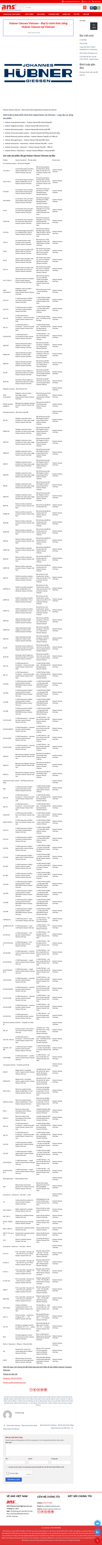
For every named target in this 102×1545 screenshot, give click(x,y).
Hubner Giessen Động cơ (10, 1401)
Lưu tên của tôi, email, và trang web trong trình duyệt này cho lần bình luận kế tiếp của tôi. (36, 1467)
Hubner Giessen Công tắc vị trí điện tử (62, 1399)
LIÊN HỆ (86, 14)
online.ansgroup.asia (17, 1382)
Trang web (54, 1458)
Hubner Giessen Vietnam (60, 1403)
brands (38, 20)
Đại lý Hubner (39, 1397)
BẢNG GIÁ (66, 14)
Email (30, 1458)
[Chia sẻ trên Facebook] (31, 1389)
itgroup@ (46, 32)
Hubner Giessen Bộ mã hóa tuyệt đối (39, 1399)
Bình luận (8, 1442)
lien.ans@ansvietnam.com (51, 1506)
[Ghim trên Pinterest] (42, 1389)
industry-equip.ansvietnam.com (52, 1509)
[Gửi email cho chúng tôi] (95, 8)
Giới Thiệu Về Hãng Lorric (89, 53)
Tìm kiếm (82, 20)
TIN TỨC (77, 14)
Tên (7, 1458)
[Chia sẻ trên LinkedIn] (45, 1389)
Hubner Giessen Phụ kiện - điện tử (43, 1403)
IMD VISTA (83, 43)
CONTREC (83, 40)
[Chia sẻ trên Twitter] (34, 1389)
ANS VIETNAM (56, 1528)
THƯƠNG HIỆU (53, 14)
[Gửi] (84, 7)
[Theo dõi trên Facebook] (91, 8)
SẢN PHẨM (41, 14)
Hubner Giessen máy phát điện (51, 1401)
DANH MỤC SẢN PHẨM (11, 14)
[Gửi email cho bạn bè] (38, 1389)
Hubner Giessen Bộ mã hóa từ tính (19, 1399)
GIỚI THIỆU (29, 14)
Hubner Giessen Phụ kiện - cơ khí (23, 1403)
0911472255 (16, 1378)
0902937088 (47, 1503)
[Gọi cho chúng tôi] (98, 8)
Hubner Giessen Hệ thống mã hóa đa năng (30, 1401)
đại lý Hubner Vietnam (49, 1397)
